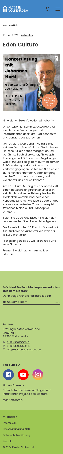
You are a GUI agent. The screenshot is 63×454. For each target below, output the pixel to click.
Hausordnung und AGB (16, 429)
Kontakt (8, 441)
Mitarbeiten (10, 417)
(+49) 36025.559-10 (18, 346)
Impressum (10, 423)
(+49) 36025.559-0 (18, 342)
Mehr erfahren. (13, 400)
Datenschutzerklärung (16, 435)
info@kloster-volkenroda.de (24, 349)
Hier (5, 241)
